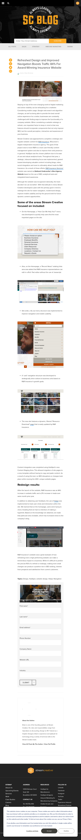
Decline (66, 831)
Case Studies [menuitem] (10, 799)
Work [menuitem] (7, 797)
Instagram (61, 793)
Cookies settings (32, 831)
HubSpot (32, 579)
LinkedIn (60, 788)
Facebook (61, 791)
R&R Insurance (43, 142)
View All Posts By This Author (32, 744)
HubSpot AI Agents (46, 795)
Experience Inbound (64, 802)
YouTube (61, 796)
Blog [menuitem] (7, 805)
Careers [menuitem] (8, 802)
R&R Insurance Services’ (54, 168)
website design (42, 579)
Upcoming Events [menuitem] (11, 791)
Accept (49, 831)
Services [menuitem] (8, 794)
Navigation (57, 579)
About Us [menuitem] (8, 788)
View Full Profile (49, 744)
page (32, 424)
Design (25, 579)
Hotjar (56, 501)
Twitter (60, 799)
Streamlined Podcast (64, 805)
